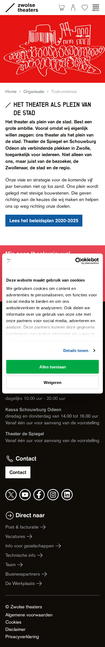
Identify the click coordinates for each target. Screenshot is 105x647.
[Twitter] (11, 494)
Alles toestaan (52, 366)
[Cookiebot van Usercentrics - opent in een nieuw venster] (75, 261)
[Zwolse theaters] (28, 7)
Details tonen (75, 350)
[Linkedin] (67, 494)
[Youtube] (25, 494)
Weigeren (52, 382)
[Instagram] (53, 494)
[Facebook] (39, 494)
